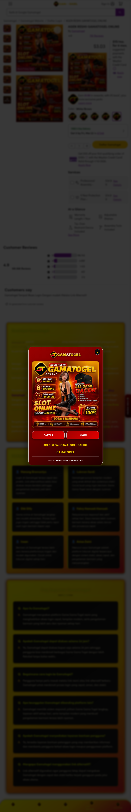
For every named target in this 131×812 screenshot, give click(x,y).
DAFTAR (48, 435)
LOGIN (83, 435)
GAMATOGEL (65, 452)
